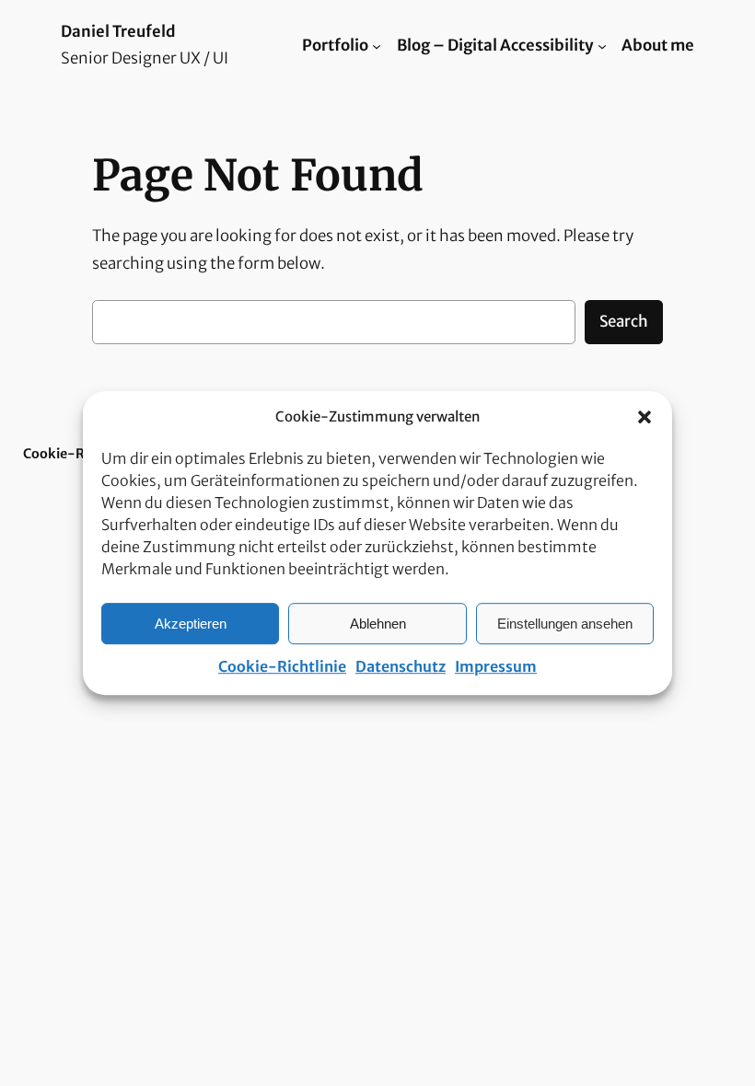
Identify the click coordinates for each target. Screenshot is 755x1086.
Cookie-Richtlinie (282, 666)
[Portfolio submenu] (376, 45)
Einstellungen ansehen (565, 623)
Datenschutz (400, 666)
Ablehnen (378, 623)
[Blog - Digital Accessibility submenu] (602, 45)
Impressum (496, 666)
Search (623, 321)
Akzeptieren (190, 623)
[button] (644, 417)
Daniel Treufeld (118, 31)
